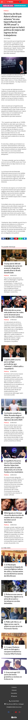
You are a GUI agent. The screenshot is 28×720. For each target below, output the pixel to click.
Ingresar (14, 696)
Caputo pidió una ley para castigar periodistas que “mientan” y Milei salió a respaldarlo (13, 364)
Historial (14, 690)
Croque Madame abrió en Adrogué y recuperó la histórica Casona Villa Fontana (12, 650)
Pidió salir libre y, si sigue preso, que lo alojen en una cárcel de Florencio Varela (13, 625)
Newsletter (14, 693)
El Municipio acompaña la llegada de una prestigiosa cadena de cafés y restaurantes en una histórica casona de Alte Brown (13, 570)
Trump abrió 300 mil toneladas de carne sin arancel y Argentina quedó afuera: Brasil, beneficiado (13, 268)
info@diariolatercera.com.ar (14, 707)
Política (6, 11)
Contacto (14, 687)
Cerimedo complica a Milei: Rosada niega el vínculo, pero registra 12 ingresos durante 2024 (14, 416)
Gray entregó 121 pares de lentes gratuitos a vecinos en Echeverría (13, 675)
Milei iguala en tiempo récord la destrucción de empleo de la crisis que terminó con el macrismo (14, 517)
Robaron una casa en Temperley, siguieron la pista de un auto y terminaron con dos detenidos (13, 598)
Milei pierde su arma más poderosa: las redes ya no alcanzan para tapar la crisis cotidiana (14, 313)
